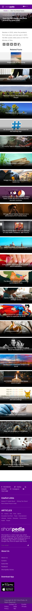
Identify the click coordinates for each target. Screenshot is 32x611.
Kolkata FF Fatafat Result (8, 501)
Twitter (18, 487)
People (8, 520)
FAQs (15, 606)
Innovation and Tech (7, 516)
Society (9, 518)
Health (3, 520)
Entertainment (23, 516)
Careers (4, 561)
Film (11, 513)
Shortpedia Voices (7, 569)
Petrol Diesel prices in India (8, 503)
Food (14, 513)
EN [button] (25, 6)
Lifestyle (3, 518)
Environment (23, 518)
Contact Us (13, 604)
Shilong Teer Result (22, 501)
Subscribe (4, 564)
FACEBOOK (7, 487)
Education (15, 518)
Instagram (15, 489)
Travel (15, 516)
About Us (4, 558)
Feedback (4, 566)
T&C (14, 608)
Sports (19, 513)
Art (2, 513)
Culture (6, 513)
